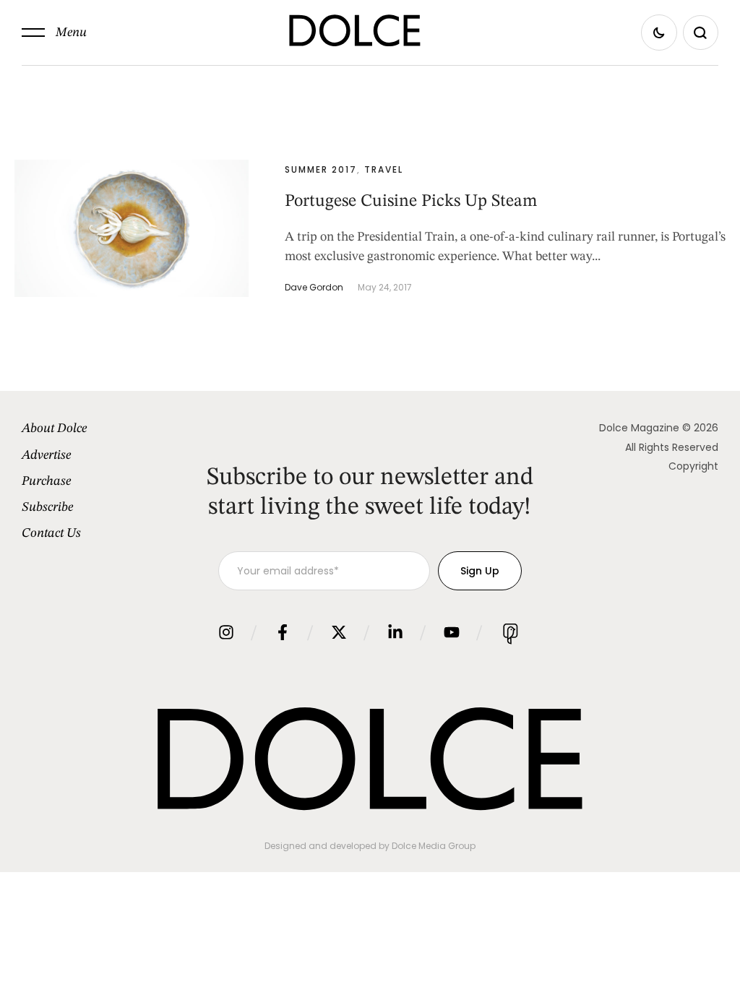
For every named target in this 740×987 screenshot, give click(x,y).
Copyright (693, 466)
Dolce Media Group (434, 846)
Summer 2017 (321, 169)
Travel (383, 169)
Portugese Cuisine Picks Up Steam (411, 201)
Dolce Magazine (639, 428)
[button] (54, 32)
